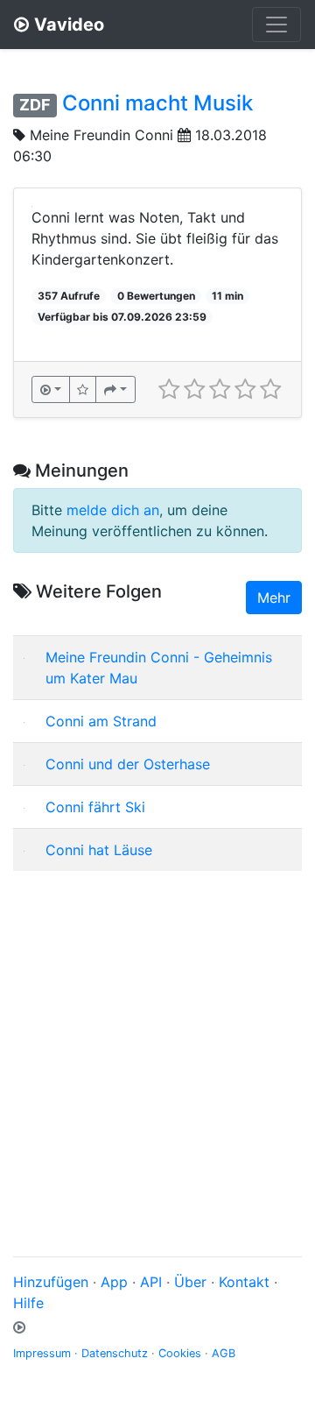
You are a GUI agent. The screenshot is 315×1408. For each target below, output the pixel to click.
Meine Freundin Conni (101, 135)
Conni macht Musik (157, 103)
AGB (223, 1353)
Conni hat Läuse (99, 850)
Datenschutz (114, 1353)
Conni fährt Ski (95, 807)
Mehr (273, 597)
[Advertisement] (157, 1042)
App (114, 1282)
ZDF (35, 105)
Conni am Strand (101, 721)
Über (190, 1282)
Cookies (179, 1353)
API (151, 1282)
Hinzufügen (50, 1282)
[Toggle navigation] (276, 24)
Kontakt (244, 1282)
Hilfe (28, 1303)
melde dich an (112, 510)
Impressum (42, 1353)
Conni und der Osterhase (128, 764)
